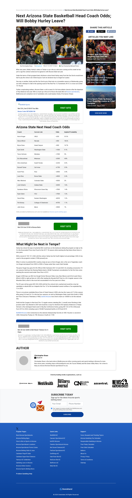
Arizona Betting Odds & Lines (25, 450)
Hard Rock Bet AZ (55, 456)
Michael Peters (75, 66)
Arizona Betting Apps (22, 438)
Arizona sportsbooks (72, 92)
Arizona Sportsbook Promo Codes (27, 447)
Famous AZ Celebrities (23, 460)
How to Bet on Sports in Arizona (26, 441)
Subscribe (67, 414)
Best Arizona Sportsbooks (24, 435)
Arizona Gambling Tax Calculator (91, 438)
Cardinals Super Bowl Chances (25, 456)
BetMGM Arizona (21, 313)
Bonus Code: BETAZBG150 (26, 111)
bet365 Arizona (46, 296)
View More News (101, 113)
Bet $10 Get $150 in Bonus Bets (29, 227)
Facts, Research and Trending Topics (92, 435)
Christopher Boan (27, 66)
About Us (83, 453)
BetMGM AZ (54, 435)
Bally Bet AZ (54, 466)
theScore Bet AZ (55, 460)
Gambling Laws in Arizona (24, 463)
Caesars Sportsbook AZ (57, 438)
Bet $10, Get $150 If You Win (28, 108)
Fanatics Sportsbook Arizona (59, 444)
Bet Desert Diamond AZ (57, 447)
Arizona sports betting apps (58, 212)
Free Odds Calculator (87, 447)
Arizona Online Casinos (23, 466)
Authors (83, 450)
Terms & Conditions (87, 460)
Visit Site (65, 108)
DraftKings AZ (54, 453)
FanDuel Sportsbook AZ (57, 450)
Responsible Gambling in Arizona (91, 441)
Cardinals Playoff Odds (23, 453)
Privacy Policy (85, 456)
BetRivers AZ (54, 463)
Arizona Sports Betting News (25, 469)
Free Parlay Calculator (87, 444)
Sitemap (83, 463)
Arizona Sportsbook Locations (25, 444)
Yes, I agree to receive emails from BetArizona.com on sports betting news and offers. (67, 409)
